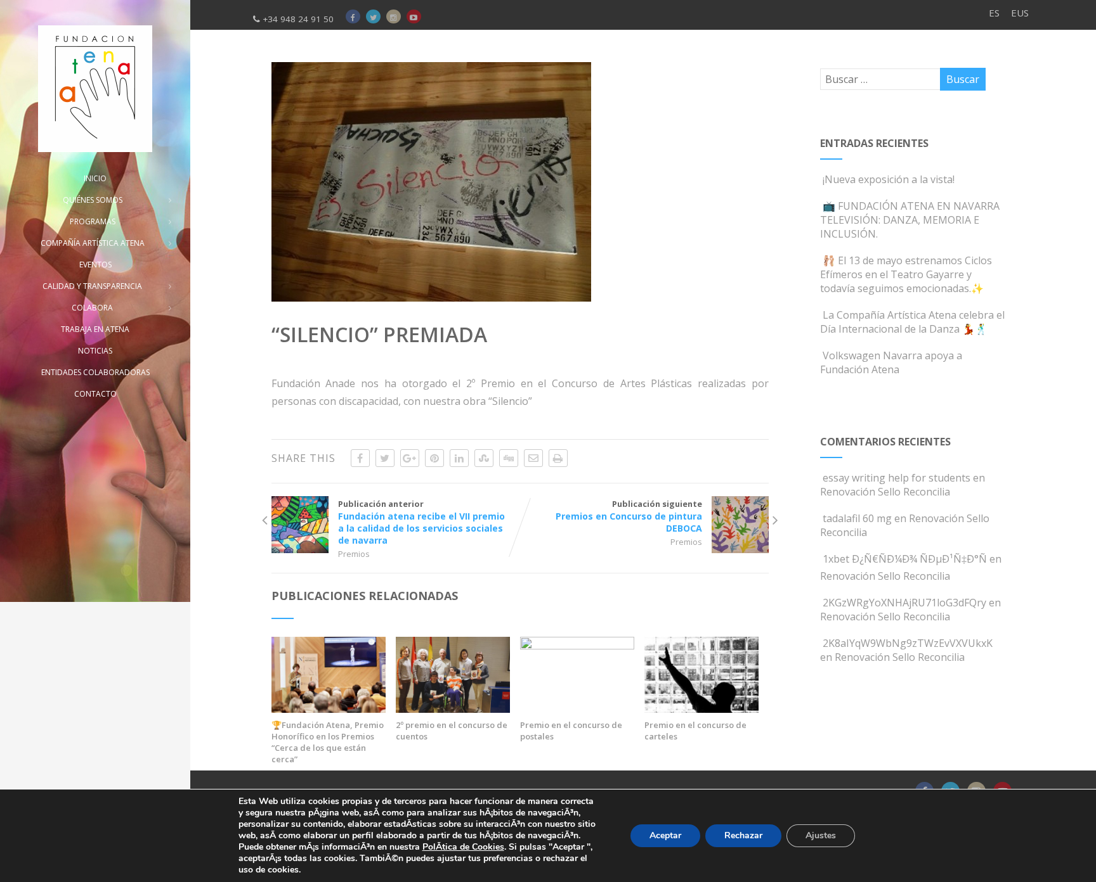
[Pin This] (434, 458)
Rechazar (743, 835)
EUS (1020, 12)
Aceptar (665, 835)
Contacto (95, 393)
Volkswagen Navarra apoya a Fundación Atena (891, 362)
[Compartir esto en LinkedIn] (459, 458)
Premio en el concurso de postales (571, 730)
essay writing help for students (896, 478)
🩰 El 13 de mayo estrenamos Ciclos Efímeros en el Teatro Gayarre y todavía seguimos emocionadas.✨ (906, 274)
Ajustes (821, 835)
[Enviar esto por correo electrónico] (533, 458)
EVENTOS (95, 264)
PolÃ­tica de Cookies (463, 847)
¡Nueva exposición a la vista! (889, 179)
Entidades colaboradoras (95, 372)
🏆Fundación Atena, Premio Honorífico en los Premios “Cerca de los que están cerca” (327, 742)
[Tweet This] (385, 458)
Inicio (95, 178)
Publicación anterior (421, 522)
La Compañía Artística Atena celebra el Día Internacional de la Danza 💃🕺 (912, 322)
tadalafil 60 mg (857, 518)
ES (994, 12)
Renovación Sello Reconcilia (885, 492)
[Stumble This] (483, 458)
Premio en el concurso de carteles (695, 730)
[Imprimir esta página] (558, 458)
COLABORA (92, 307)
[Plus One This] (409, 458)
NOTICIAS (95, 350)
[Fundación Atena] (95, 88)
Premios (354, 553)
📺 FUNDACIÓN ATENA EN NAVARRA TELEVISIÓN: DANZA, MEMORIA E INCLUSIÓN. (910, 220)
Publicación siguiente (629, 516)
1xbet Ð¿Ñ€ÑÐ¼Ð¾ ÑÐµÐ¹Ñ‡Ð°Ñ (905, 559)
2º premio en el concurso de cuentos (451, 730)
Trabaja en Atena (95, 329)
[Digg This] (508, 458)
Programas (92, 221)
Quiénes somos (92, 200)
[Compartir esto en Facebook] (360, 458)
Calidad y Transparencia (92, 286)
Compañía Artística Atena (93, 243)
